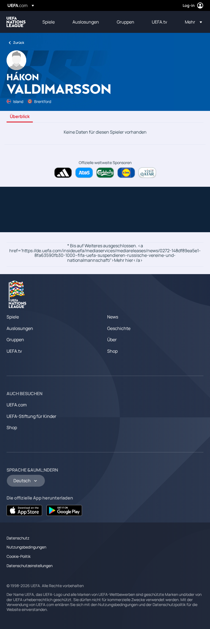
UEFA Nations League (16, 22)
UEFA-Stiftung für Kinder (31, 416)
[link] (48, 22)
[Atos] (84, 172)
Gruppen (15, 340)
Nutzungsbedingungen (26, 547)
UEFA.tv (14, 351)
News (112, 317)
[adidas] (63, 172)
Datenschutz (18, 538)
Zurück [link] (18, 42)
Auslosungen (20, 328)
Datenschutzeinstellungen (29, 565)
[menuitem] (50, 22)
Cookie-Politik (19, 556)
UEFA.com (17, 405)
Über (112, 340)
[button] (191, 22)
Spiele (13, 317)
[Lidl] (126, 172)
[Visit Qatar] (147, 172)
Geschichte (118, 328)
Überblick (20, 116)
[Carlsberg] (105, 172)
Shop (112, 351)
